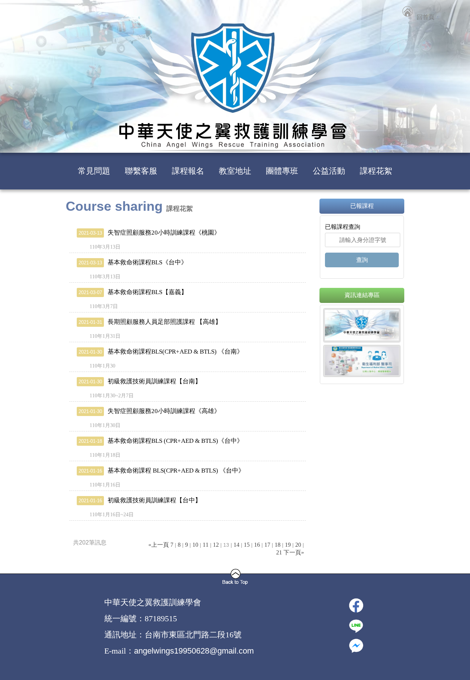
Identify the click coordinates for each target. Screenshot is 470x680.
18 (278, 545)
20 (298, 545)
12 (216, 545)
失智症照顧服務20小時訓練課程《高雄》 (149, 411)
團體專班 (282, 171)
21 (279, 552)
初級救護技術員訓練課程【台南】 (140, 381)
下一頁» (293, 552)
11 (206, 545)
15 (247, 545)
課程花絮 (376, 171)
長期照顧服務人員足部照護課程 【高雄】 (150, 321)
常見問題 (94, 171)
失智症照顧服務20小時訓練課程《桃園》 (149, 232)
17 (267, 545)
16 (257, 545)
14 (236, 545)
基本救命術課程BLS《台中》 (133, 262)
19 (288, 545)
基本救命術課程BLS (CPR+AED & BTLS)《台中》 (161, 440)
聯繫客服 (141, 171)
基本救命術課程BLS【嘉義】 (133, 292)
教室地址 (235, 171)
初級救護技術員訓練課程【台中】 (140, 500)
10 (195, 545)
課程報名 (188, 171)
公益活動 (329, 171)
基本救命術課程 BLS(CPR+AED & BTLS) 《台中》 (162, 470)
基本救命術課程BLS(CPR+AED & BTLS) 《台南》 (161, 351)
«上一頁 (158, 545)
